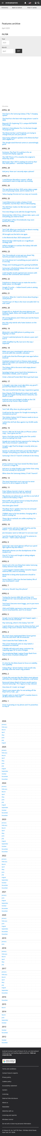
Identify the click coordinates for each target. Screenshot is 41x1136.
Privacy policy (6, 1077)
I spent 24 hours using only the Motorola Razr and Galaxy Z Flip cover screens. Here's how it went (20, 627)
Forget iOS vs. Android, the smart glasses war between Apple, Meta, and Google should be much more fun (20, 313)
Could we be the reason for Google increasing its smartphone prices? (19, 413)
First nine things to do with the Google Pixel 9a (19, 212)
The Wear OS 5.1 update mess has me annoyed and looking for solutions (19, 509)
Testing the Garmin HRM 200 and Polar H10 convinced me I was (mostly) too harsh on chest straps (19, 598)
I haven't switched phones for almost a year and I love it (20, 338)
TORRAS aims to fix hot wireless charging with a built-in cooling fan (19, 514)
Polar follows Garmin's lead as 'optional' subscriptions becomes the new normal (16, 492)
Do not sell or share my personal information (16, 1124)
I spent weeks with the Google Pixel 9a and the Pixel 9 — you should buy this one (19, 529)
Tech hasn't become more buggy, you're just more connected (20, 604)
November (5, 776)
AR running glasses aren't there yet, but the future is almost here (20, 318)
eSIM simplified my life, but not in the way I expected (17, 342)
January (4, 724)
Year (3, 39)
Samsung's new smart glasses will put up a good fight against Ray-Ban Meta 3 (19, 546)
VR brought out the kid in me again (14, 234)
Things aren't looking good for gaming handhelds (20, 265)
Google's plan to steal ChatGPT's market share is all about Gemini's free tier (19, 696)
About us (5, 1102)
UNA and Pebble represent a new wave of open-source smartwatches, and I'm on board (19, 609)
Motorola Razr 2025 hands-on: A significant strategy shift (17, 241)
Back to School (17, 8)
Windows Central (7, 1119)
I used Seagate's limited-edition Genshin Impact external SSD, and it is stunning (19, 570)
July (3, 740)
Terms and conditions (9, 1069)
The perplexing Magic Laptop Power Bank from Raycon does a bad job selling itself (19, 654)
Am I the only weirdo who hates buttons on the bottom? (19, 323)
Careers (4, 1090)
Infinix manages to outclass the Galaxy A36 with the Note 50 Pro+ (19, 246)
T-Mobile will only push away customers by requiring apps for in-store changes (17, 649)
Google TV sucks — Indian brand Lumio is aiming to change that (20, 288)
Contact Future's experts (10, 1073)
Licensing (5, 1094)
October (4, 774)
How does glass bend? (10, 505)
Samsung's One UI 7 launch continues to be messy (20, 456)
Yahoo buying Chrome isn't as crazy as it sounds (19, 194)
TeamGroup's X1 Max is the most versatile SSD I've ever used (20, 302)
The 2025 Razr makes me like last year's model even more (19, 207)
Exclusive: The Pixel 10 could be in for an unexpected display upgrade (16, 153)
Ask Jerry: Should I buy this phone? (15, 589)
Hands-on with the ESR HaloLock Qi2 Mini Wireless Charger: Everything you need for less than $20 (20, 451)
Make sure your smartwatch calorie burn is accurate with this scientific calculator (18, 352)
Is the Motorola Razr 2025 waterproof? (16, 237)
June (3, 737)
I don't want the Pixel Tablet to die (14, 640)
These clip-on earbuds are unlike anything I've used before (19, 519)
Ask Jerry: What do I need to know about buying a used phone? (20, 298)
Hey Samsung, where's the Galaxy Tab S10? (18, 623)
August (4, 743)
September (5, 771)
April (3, 732)
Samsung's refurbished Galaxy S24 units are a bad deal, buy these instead (20, 269)
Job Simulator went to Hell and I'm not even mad (19, 533)
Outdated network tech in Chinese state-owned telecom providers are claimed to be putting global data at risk (20, 362)
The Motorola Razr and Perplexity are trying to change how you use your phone (19, 134)
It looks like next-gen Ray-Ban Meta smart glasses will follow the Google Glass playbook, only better (20, 678)
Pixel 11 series (32, 8)
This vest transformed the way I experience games (20, 390)
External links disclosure (10, 1098)
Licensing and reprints (9, 1115)
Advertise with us (7, 1111)
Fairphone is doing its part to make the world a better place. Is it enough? (19, 283)
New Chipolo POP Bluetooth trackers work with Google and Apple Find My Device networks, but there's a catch (19, 394)
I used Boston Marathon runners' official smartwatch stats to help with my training (17, 180)
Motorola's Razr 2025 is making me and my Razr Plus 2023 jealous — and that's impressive (19, 162)
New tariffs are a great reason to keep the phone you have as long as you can (20, 501)
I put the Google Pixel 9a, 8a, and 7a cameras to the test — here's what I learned (19, 537)
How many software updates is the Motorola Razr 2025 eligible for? (20, 138)
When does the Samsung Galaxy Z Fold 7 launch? (20, 473)
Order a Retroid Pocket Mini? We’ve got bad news (20, 377)
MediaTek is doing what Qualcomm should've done (18, 575)
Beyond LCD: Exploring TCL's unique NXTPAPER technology (19, 124)
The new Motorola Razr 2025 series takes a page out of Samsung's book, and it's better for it (19, 190)
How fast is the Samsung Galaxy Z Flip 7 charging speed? (20, 114)
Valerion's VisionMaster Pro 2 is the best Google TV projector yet (19, 129)
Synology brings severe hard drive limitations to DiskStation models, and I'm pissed (19, 373)
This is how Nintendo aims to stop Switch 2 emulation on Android (17, 644)
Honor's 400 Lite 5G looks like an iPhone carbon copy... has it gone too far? (19, 432)
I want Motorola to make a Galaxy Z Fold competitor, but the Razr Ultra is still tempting (18, 203)
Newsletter (5, 1107)
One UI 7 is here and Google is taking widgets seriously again (18, 556)
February (4, 727)
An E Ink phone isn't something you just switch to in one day (20, 261)
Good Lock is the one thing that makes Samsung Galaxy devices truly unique (19, 566)
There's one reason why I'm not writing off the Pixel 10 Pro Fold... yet (19, 691)
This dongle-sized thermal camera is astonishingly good (20, 143)
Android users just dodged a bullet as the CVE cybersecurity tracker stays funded (18, 400)
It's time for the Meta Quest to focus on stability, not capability (19, 664)
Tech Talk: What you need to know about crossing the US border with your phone (20, 230)
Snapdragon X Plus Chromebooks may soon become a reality (18, 220)
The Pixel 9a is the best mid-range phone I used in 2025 (20, 119)
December (5, 779)
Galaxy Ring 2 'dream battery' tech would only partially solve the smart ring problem (19, 668)
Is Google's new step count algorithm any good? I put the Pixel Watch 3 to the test (20, 386)
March (4, 730)
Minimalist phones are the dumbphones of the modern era (19, 551)
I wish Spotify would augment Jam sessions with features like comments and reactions (19, 273)
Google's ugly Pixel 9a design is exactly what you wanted (19, 447)
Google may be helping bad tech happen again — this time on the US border (20, 619)
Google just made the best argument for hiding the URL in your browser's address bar (20, 442)
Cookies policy (6, 1081)
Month (4, 47)
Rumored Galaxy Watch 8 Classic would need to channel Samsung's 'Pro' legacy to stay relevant (19, 683)
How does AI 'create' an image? (13, 687)
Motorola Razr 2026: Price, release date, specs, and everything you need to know (20, 216)
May (3, 735)
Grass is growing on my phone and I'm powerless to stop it (20, 705)
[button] (38, 3)
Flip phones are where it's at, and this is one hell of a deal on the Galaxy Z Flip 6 (20, 497)
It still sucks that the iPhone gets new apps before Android (20, 357)
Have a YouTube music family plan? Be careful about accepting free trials (19, 437)
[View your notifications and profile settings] (25, 3)
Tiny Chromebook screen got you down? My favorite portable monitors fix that (18, 256)
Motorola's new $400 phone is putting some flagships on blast (18, 333)
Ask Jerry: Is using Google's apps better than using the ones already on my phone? (20, 469)
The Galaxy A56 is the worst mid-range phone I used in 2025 (19, 368)
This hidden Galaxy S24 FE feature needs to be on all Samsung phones (20, 418)
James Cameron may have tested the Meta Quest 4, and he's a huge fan (20, 464)
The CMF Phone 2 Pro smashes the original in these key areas (18, 158)
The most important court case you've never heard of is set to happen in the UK (18, 482)
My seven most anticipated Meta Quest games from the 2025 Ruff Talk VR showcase (19, 636)
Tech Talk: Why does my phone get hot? (16, 409)
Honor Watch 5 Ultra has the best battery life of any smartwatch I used (19, 580)
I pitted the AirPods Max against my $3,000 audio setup (20, 423)
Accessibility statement (9, 1086)
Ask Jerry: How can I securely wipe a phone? (18, 171)
